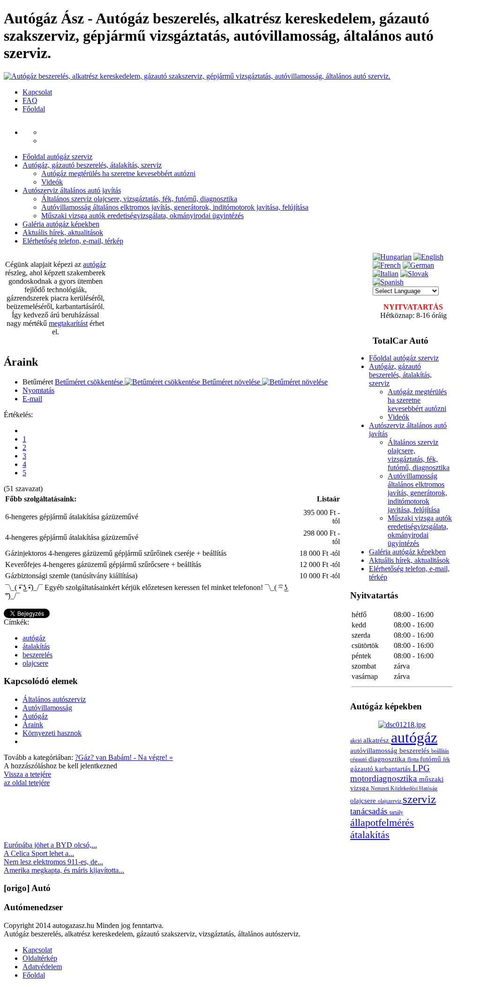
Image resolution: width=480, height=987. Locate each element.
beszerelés (37, 655)
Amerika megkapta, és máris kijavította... (64, 870)
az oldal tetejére (27, 783)
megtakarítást (68, 323)
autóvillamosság (374, 750)
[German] (418, 265)
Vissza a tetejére (27, 774)
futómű (431, 759)
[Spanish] (388, 282)
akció (356, 740)
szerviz (419, 799)
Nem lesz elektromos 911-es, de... (53, 862)
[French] (387, 265)
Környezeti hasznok (52, 733)
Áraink (32, 725)
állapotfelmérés (382, 822)
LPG (421, 768)
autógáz (94, 264)
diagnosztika (387, 759)
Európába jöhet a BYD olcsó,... (50, 845)
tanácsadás (370, 811)
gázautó (362, 769)
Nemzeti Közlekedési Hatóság (404, 788)
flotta (413, 759)
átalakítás (36, 646)
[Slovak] (414, 273)
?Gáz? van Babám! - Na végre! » (124, 757)
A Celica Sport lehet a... (39, 853)
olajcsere (35, 663)
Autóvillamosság (47, 708)
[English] (428, 256)
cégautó (359, 759)
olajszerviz (390, 801)
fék (446, 759)
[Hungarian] (392, 256)
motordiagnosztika (384, 778)
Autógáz (35, 716)
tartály (396, 812)
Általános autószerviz (54, 699)
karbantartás (393, 769)
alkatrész (377, 740)
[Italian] (385, 273)
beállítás (440, 751)
